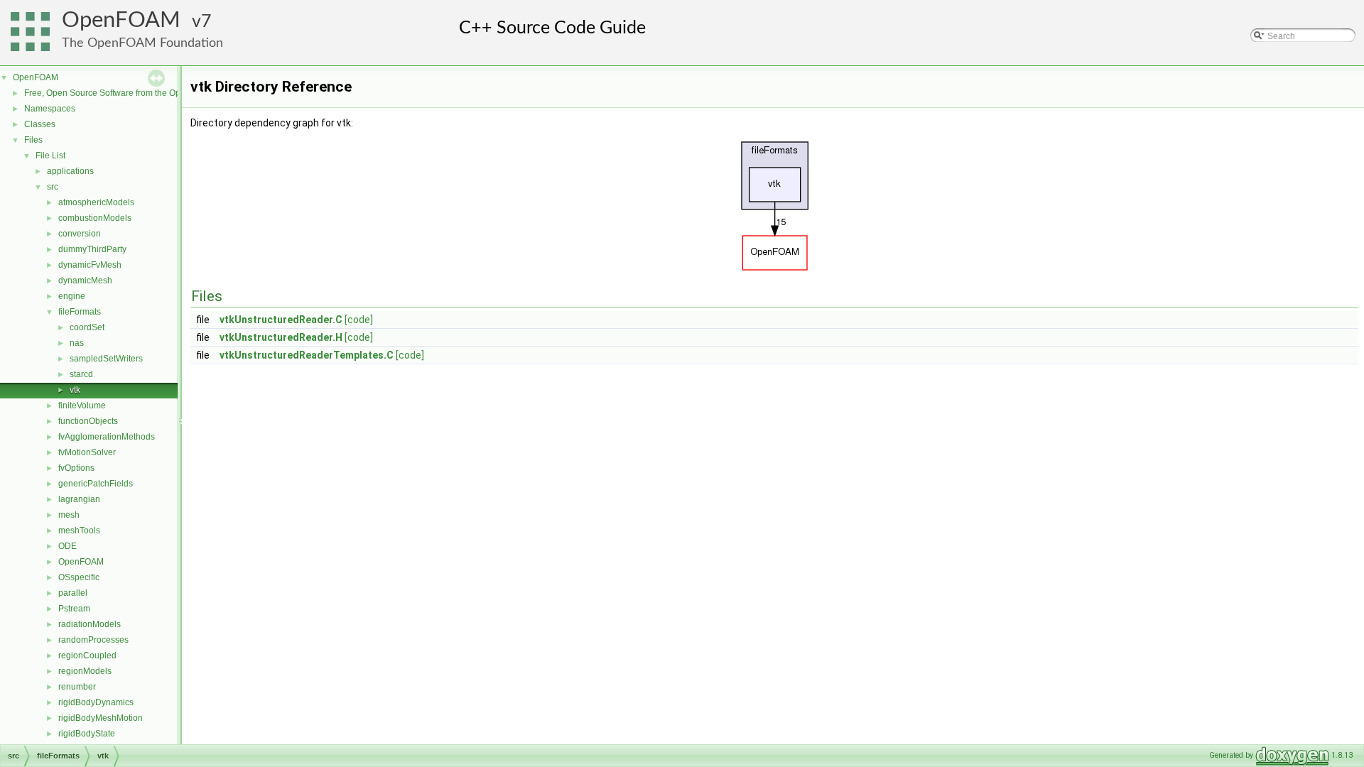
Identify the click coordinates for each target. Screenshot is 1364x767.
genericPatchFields (95, 484)
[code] (359, 319)
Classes (39, 124)
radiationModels (89, 624)
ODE (67, 546)
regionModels (85, 671)
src (52, 187)
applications (70, 171)
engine (71, 296)
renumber (77, 687)
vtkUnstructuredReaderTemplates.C (307, 355)
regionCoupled (87, 655)
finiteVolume (82, 405)
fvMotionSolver (87, 452)
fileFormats (79, 312)
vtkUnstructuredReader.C (281, 319)
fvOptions (76, 468)
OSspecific (78, 577)
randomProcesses (93, 640)
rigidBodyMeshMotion (100, 718)
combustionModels (94, 218)
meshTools (79, 530)
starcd (81, 374)
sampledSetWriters (106, 359)
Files (33, 140)
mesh (69, 515)
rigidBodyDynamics (96, 702)
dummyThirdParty (92, 249)
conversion (79, 234)
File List (50, 156)
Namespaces (49, 109)
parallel (72, 593)
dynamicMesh (85, 280)
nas (77, 343)
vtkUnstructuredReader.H (281, 337)
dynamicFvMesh (89, 265)
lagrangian (79, 499)
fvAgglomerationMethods (106, 437)
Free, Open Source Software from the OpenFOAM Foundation (142, 93)
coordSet (87, 327)
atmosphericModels (96, 202)
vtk (75, 390)
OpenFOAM (121, 20)
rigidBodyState (86, 734)
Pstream (74, 609)
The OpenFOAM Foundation (142, 43)
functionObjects (88, 421)
